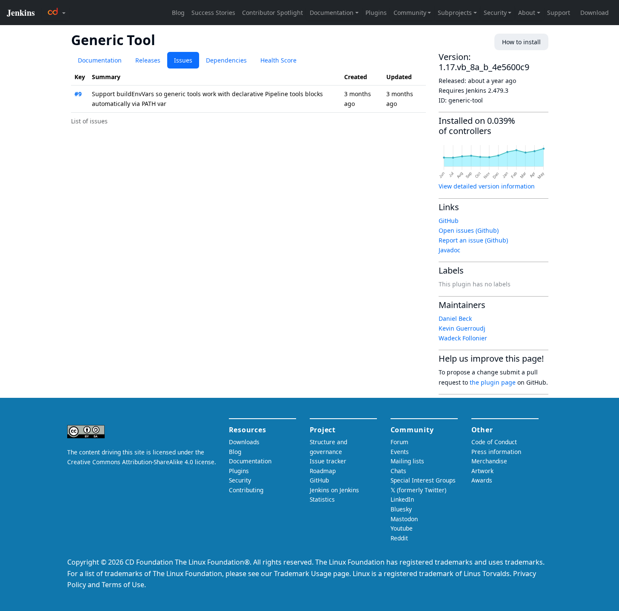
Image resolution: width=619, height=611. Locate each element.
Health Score (278, 60)
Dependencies (226, 60)
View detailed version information (487, 186)
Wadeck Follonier (463, 338)
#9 (78, 94)
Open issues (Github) (469, 230)
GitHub (449, 221)
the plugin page (493, 382)
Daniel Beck (455, 318)
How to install (521, 42)
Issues (183, 60)
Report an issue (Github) (473, 240)
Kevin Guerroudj (462, 328)
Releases (147, 60)
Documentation (100, 60)
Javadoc (449, 250)
